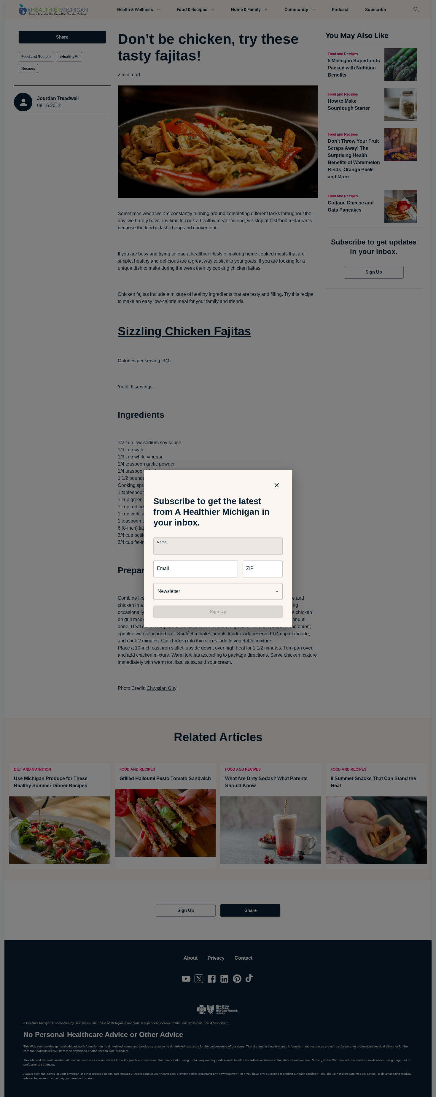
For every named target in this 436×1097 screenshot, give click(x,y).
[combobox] (218, 591)
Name (161, 542)
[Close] (277, 485)
